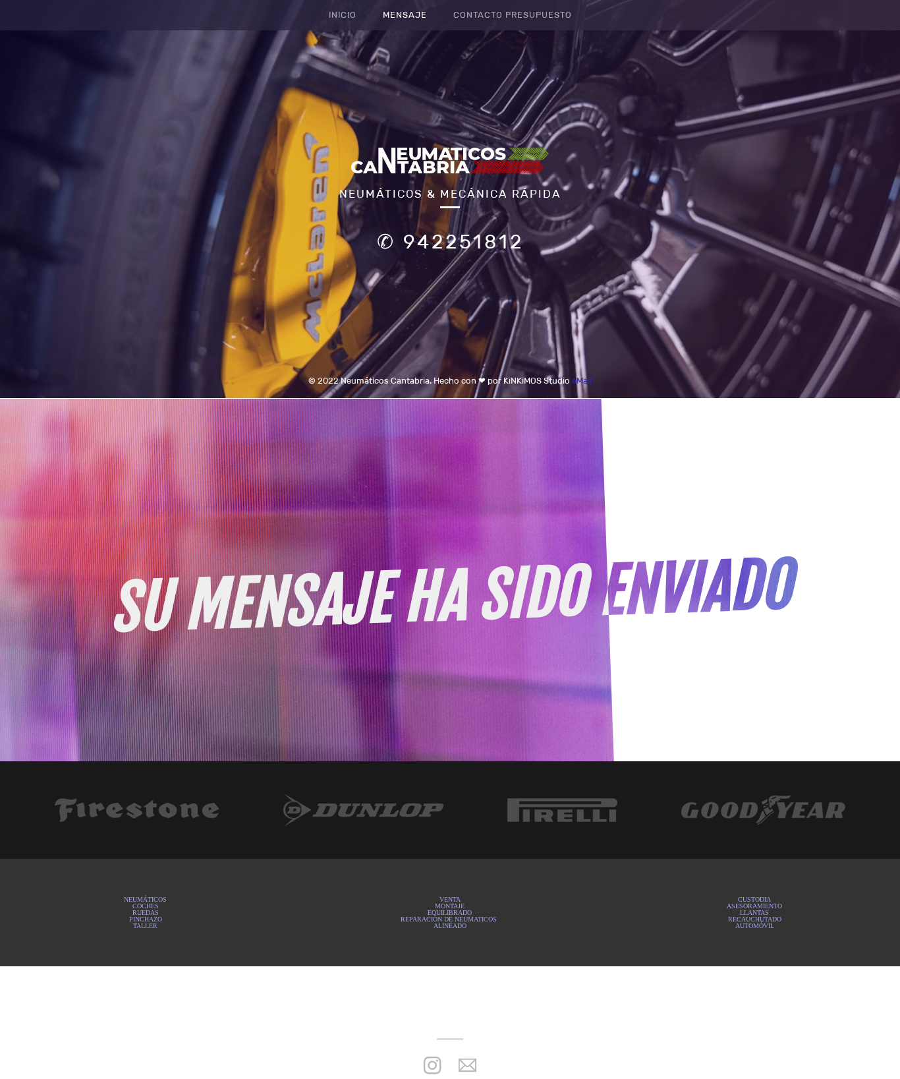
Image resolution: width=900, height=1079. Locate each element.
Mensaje (405, 14)
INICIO (342, 14)
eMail (582, 380)
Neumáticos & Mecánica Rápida (450, 194)
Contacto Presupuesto (512, 14)
